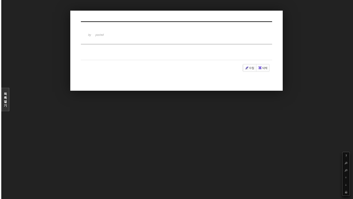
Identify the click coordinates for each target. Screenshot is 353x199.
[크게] (346, 163)
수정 (251, 68)
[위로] (346, 177)
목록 (5, 99)
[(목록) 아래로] (346, 184)
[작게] (346, 170)
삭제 (264, 68)
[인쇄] (346, 192)
